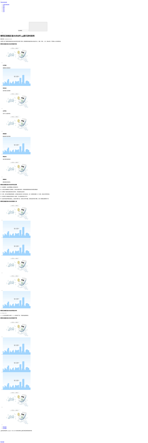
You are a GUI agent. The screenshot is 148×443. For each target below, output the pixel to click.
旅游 (4, 7)
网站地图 (2, 441)
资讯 (4, 5)
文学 (4, 11)
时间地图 (4, 428)
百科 (4, 10)
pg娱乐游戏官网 (3, 2)
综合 (4, 8)
